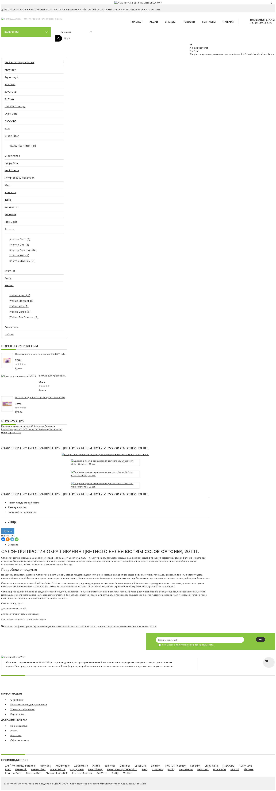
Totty (8, 278)
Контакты (209, 21)
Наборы (9, 334)
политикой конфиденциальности (194, 644)
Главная (137, 21)
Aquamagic (12, 77)
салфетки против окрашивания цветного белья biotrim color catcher (51, 626)
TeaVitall (10, 270)
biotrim (8, 626)
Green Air (21, 769)
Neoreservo (12, 207)
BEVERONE (10, 91)
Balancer (10, 84)
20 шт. (93, 626)
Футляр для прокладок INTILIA (56, 375)
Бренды (170, 21)
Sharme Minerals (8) (22, 261)
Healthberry (12, 170)
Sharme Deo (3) (19, 244)
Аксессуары (11, 327)
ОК (260, 640)
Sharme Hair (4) (19, 255)
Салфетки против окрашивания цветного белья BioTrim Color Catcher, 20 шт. (232, 54)
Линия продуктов (199, 47)
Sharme (9, 229)
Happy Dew (11, 163)
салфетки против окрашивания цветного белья (123, 626)
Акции (154, 21)
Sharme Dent (13, 773)
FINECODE (10, 121)
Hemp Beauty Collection (20, 177)
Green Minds (12, 155)
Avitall (96, 765)
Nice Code (11, 221)
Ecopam (195, 765)
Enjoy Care (11, 113)
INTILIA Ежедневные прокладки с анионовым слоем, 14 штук (50, 397)
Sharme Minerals (82, 773)
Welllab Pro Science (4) (23, 317)
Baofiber (125, 765)
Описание (13, 544)
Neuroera (10, 214)
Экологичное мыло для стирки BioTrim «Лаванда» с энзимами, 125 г (54, 354)
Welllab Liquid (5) (20, 311)
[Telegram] (12, 539)
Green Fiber (12, 136)
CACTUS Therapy (15, 106)
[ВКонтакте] (3, 539)
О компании (37, 426)
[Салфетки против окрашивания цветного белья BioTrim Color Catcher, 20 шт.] (105, 454)
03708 (153, 626)
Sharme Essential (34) (23, 250)
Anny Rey (10, 69)
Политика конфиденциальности (28, 704)
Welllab (9, 285)
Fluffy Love (245, 765)
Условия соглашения (36, 429)
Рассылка (15, 735)
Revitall (234, 769)
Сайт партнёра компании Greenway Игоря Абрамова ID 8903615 (108, 783)
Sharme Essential (56, 773)
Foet (7, 128)
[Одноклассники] (8, 539)
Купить (18, 368)
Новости (189, 21)
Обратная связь (19, 740)
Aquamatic (81, 765)
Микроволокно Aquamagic (16, 426)
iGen (7, 185)
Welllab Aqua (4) (19, 295)
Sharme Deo (33, 773)
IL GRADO (10, 192)
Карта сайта (14, 432)
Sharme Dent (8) (20, 239)
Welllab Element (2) (21, 301)
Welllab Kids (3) (19, 306)
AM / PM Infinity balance (19, 62)
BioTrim (194, 51)
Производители (19, 725)
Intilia (8, 199)
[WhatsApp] (17, 539)
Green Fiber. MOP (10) (22, 146)
